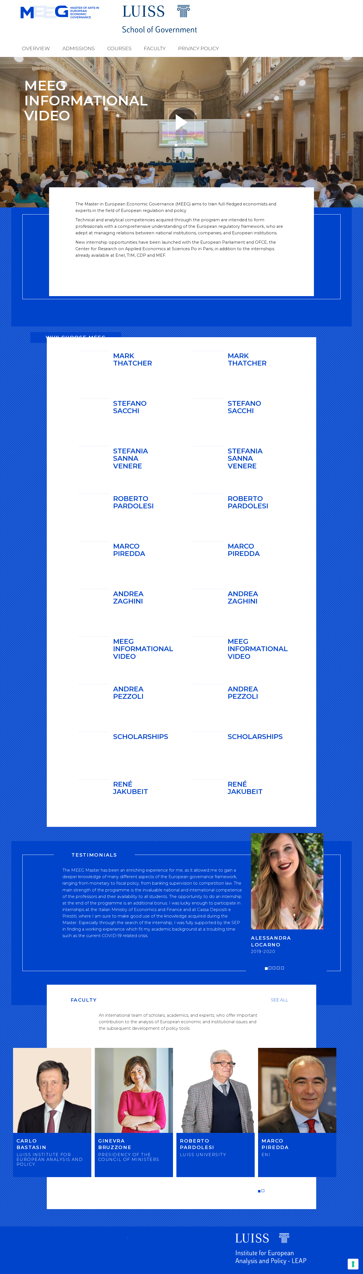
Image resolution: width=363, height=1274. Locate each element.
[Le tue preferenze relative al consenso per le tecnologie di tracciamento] (353, 1264)
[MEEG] (71, 12)
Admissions (78, 48)
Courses (119, 48)
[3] (183, 144)
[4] (188, 144)
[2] (179, 144)
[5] (192, 144)
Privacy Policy (198, 48)
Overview (36, 48)
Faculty (155, 48)
